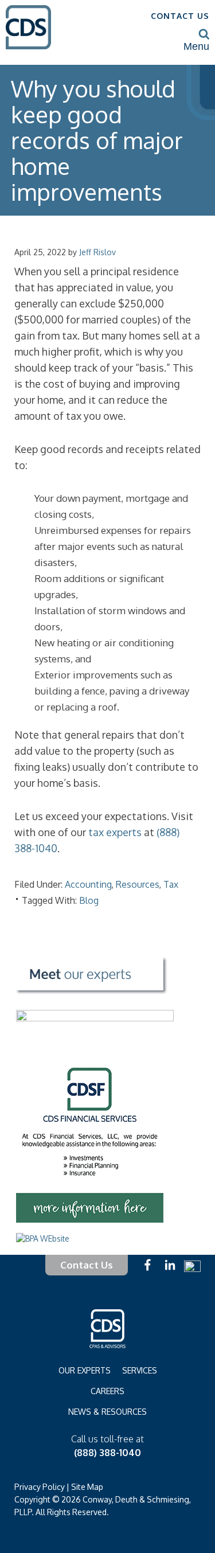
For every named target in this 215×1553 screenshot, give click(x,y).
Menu (196, 46)
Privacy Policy (39, 1487)
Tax (170, 884)
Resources (137, 884)
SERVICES (139, 1370)
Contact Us (86, 1265)
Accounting (88, 884)
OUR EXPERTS (84, 1370)
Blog (89, 900)
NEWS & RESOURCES (107, 1412)
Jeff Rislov (97, 252)
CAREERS (107, 1391)
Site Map (87, 1487)
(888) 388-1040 (107, 1452)
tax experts (115, 832)
